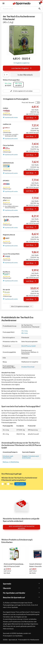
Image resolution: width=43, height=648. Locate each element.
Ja (5, 484)
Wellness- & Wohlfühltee (11, 462)
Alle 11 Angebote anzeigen (20, 306)
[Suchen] (39, 8)
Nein (11, 484)
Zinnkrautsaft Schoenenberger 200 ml (14, 564)
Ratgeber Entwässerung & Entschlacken (30, 457)
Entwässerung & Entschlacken (8, 457)
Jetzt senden (20, 484)
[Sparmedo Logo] (21, 3)
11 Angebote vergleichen (21, 63)
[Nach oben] (39, 643)
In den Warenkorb (25, 75)
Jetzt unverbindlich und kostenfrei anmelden (21, 527)
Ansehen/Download (27, 367)
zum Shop (29, 118)
